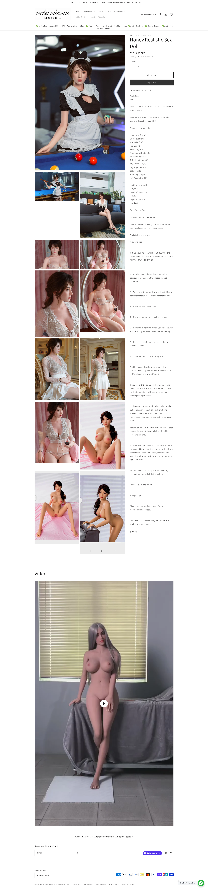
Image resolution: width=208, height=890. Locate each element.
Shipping (133, 57)
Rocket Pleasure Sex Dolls (48, 884)
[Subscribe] (77, 853)
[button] (160, 14)
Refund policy (77, 884)
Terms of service (100, 884)
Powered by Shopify (64, 884)
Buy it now (152, 82)
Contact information (127, 884)
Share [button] (134, 532)
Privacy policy (88, 884)
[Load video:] (104, 703)
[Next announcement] (172, 2)
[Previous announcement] (35, 2)
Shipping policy (114, 884)
